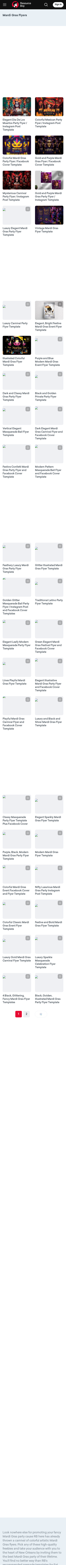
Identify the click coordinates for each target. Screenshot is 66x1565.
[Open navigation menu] (4, 4)
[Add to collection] (28, 100)
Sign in (58, 5)
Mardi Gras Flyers (15, 15)
